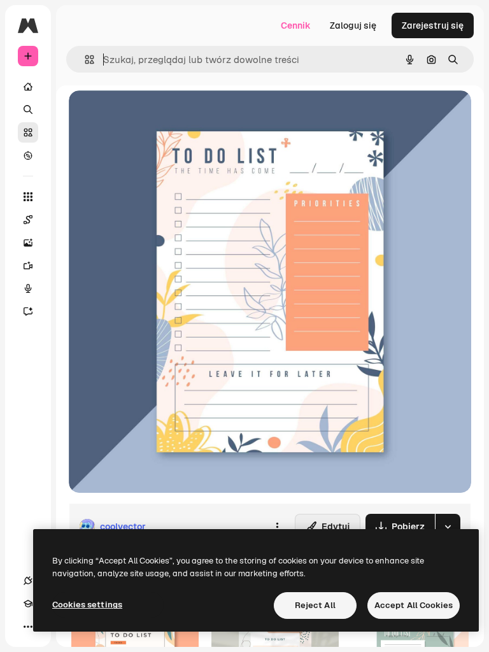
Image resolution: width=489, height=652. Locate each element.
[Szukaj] (28, 109)
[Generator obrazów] (28, 242)
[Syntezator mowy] (28, 288)
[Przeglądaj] (28, 155)
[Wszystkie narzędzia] (28, 197)
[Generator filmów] (28, 265)
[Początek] (28, 86)
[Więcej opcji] (277, 526)
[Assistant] (28, 311)
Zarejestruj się (433, 25)
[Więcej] (28, 626)
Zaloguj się (353, 25)
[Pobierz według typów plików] (447, 526)
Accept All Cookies (413, 605)
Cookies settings (87, 604)
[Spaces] (28, 219)
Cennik (296, 25)
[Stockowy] (28, 132)
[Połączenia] (28, 580)
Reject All (315, 605)
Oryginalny (156, 114)
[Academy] (28, 603)
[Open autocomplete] (84, 59)
